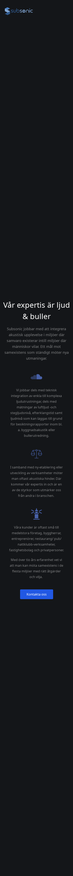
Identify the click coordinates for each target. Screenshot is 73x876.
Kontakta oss (37, 594)
